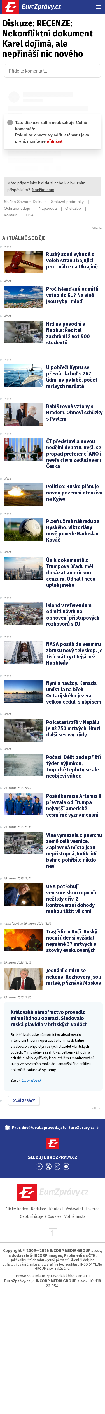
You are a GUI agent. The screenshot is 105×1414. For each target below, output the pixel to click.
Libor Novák (31, 1080)
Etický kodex (16, 1209)
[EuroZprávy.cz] (36, 7)
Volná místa (74, 1216)
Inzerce (93, 1209)
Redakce (38, 1209)
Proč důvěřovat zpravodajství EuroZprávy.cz (53, 1127)
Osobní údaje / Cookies (41, 1216)
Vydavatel (74, 1209)
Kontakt (56, 1209)
